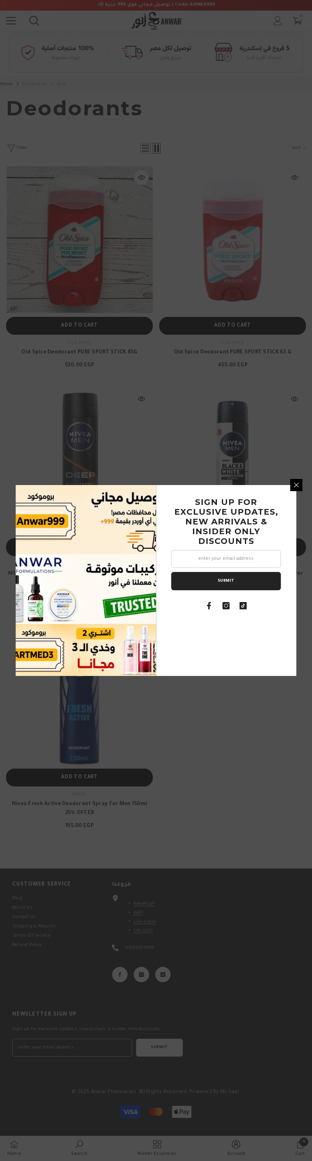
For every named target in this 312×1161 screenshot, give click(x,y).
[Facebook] (209, 605)
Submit (226, 581)
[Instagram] (226, 605)
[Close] (296, 485)
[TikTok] (243, 605)
